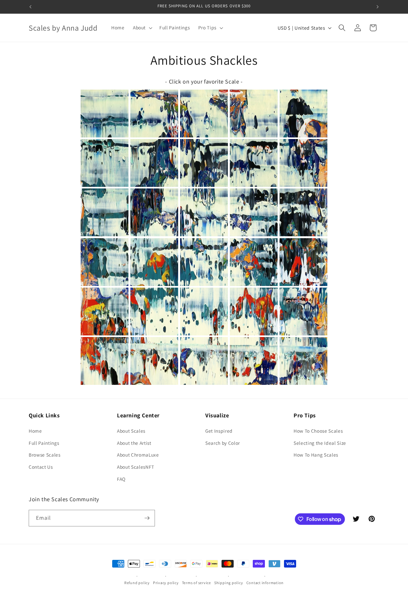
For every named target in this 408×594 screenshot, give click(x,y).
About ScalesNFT (135, 467)
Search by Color (222, 443)
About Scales (131, 431)
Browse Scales (45, 455)
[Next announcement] (378, 6)
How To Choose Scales (318, 431)
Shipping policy (228, 582)
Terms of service (196, 582)
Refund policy (137, 582)
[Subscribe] (147, 518)
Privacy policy (166, 582)
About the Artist (134, 443)
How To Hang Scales (316, 455)
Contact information (265, 582)
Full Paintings (44, 443)
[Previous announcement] (31, 6)
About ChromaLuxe (138, 455)
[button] (142, 27)
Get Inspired (219, 431)
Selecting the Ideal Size (320, 443)
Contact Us (41, 467)
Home (35, 431)
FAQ (121, 479)
